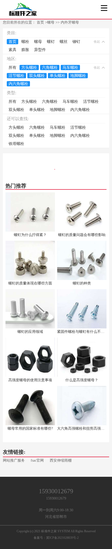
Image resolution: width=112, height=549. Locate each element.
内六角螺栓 (18, 84)
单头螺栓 (57, 76)
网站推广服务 (14, 460)
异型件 (40, 50)
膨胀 (25, 50)
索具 (12, 50)
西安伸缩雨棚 (61, 460)
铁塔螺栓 (16, 144)
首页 (41, 22)
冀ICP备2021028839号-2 (62, 538)
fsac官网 (37, 460)
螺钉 (51, 42)
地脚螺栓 (78, 76)
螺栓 (25, 42)
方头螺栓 (29, 67)
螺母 (50, 22)
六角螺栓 (50, 67)
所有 (12, 67)
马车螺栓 (70, 67)
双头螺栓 (37, 76)
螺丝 (63, 42)
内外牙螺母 (70, 22)
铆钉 (76, 42)
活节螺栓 (16, 76)
